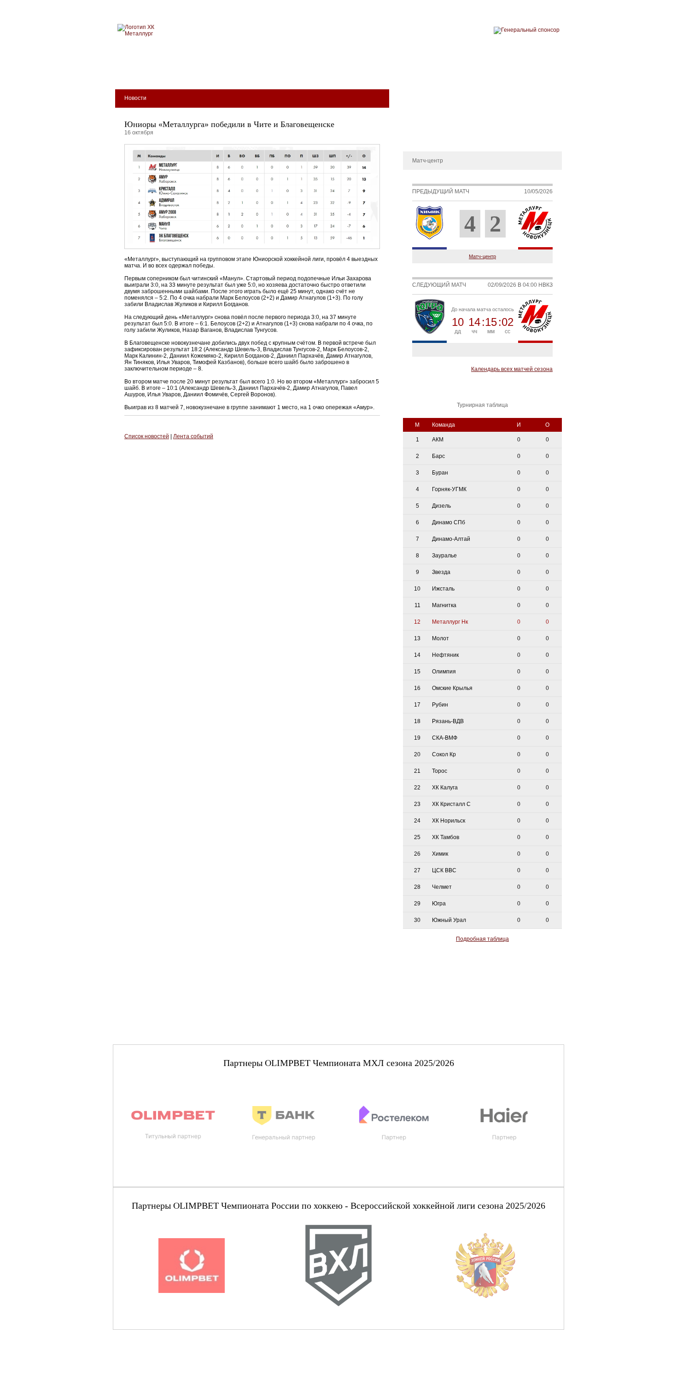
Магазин (436, 69)
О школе (419, 107)
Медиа (395, 69)
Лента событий (193, 436)
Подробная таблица (482, 939)
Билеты (141, 69)
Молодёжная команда (328, 69)
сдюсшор (532, 69)
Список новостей (146, 436)
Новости (419, 135)
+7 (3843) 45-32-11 (143, 1377)
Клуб (178, 69)
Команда (257, 69)
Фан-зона (484, 69)
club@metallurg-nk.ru (146, 1367)
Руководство (424, 121)
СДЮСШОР (423, 94)
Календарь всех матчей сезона (512, 369)
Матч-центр (482, 256)
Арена (214, 69)
